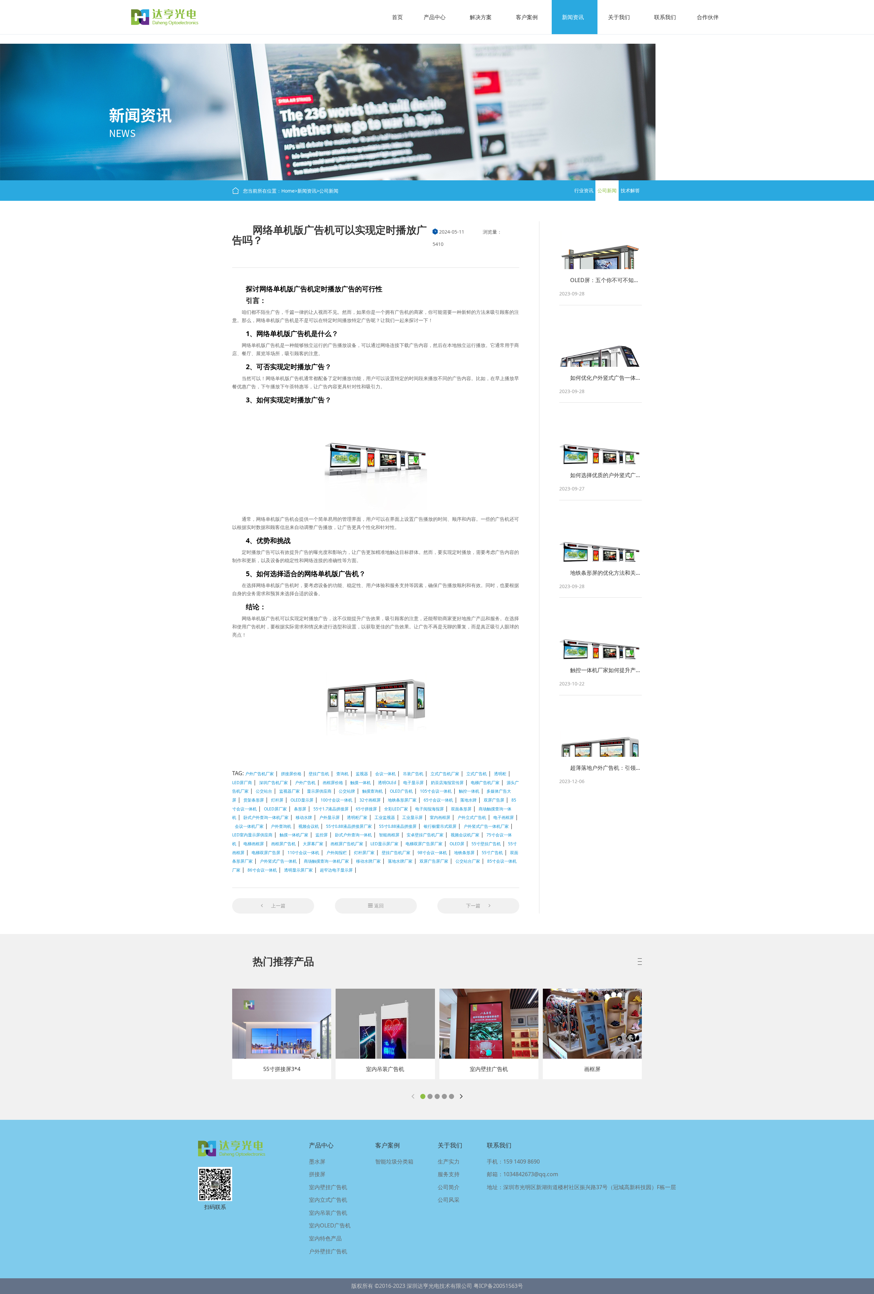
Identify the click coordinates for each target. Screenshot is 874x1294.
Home (288, 190)
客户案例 (527, 17)
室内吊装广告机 (328, 1212)
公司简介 (449, 1187)
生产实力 (449, 1161)
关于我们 (619, 17)
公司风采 (449, 1199)
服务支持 (449, 1174)
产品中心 (435, 17)
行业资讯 (583, 190)
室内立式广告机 (328, 1199)
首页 (397, 17)
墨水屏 (317, 1161)
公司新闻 (328, 190)
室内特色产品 (325, 1238)
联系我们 (665, 17)
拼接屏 (317, 1174)
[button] (422, 1096)
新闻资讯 (573, 17)
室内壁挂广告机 (328, 1187)
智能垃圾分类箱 (394, 1161)
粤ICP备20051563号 (498, 1286)
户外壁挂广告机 (328, 1251)
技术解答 (630, 190)
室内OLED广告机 (330, 1225)
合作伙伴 (708, 17)
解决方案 (481, 17)
